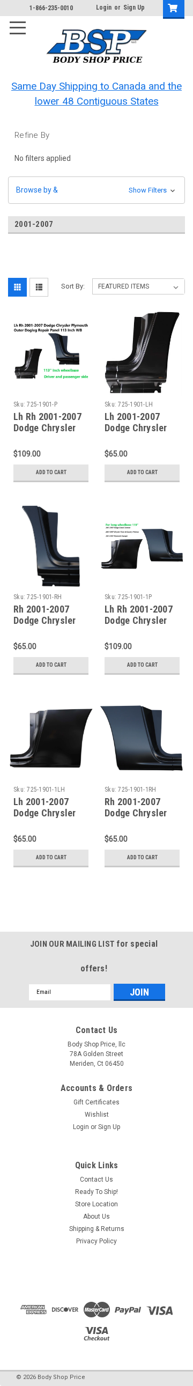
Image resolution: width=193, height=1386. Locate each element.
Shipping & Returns (96, 1229)
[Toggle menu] (22, 22)
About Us (96, 1216)
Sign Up (134, 7)
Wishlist (97, 1114)
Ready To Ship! (96, 1192)
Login (104, 7)
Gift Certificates (96, 1102)
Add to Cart (51, 472)
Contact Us (96, 1179)
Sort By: (73, 286)
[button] (96, 190)
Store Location (96, 1204)
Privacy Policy (96, 1241)
